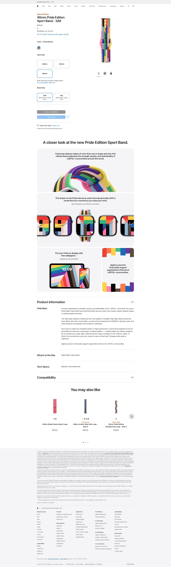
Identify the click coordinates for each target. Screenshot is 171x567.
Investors (117, 543)
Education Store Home (43, 2)
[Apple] (37, 508)
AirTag (38, 534)
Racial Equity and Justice (121, 527)
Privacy (117, 524)
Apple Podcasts (60, 541)
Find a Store (79, 514)
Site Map (99, 564)
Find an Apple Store (53, 559)
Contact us (56, 125)
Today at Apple (80, 519)
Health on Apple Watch (101, 537)
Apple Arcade (60, 533)
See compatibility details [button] (45, 82)
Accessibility (118, 514)
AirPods (39, 529)
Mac (38, 517)
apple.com (45, 453)
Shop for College (99, 528)
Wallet (38, 546)
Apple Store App (80, 524)
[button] (128, 6)
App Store (59, 546)
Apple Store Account (62, 517)
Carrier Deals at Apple (82, 532)
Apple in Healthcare (100, 535)
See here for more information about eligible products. (119, 453)
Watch (38, 524)
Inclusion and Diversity (121, 522)
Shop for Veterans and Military (103, 549)
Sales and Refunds (90, 564)
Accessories (40, 537)
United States (130, 564)
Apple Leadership (119, 538)
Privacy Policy (70, 564)
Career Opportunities (120, 541)
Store (38, 514)
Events (116, 548)
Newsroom (117, 536)
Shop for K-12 (99, 526)
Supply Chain (118, 529)
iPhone (39, 522)
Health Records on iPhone (102, 540)
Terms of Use (79, 564)
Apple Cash (40, 553)
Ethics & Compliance (120, 546)
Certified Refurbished (81, 527)
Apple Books (59, 543)
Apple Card (40, 548)
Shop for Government (101, 546)
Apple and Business (100, 514)
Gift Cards (40, 539)
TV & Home (40, 532)
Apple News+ (60, 538)
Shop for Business (100, 517)
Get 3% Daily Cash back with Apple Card (51, 34)
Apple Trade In (80, 529)
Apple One (59, 526)
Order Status (79, 534)
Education (117, 517)
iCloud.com (59, 519)
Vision (38, 527)
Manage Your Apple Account (64, 514)
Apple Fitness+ (60, 536)
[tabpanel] (105, 41)
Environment (118, 519)
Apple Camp (79, 522)
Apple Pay (40, 551)
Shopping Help (80, 537)
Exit (53, 2)
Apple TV (58, 528)
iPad (38, 519)
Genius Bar (79, 517)
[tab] (98, 73)
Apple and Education (100, 523)
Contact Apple (118, 551)
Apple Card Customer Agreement (110, 476)
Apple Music (59, 531)
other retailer (63, 559)
